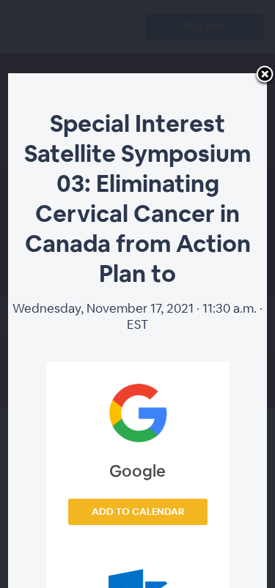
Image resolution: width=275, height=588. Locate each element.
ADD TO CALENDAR (138, 511)
